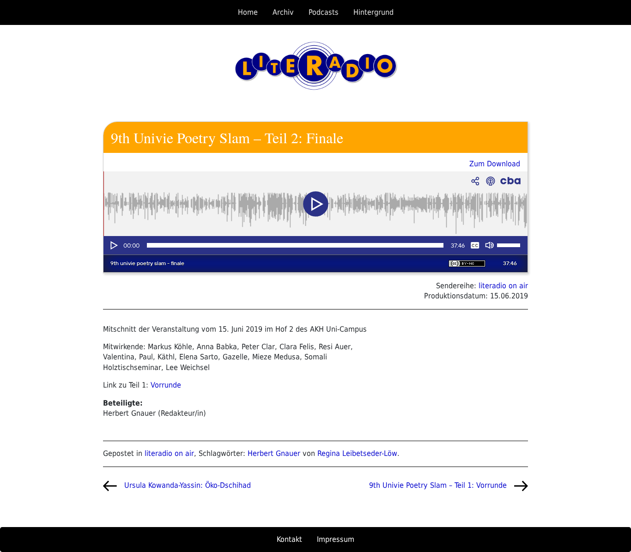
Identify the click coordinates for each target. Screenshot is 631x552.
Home (248, 12)
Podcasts (324, 12)
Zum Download (494, 163)
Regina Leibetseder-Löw (357, 453)
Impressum (335, 539)
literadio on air (503, 285)
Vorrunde (166, 385)
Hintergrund (373, 12)
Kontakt (289, 539)
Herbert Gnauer (274, 453)
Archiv (283, 12)
